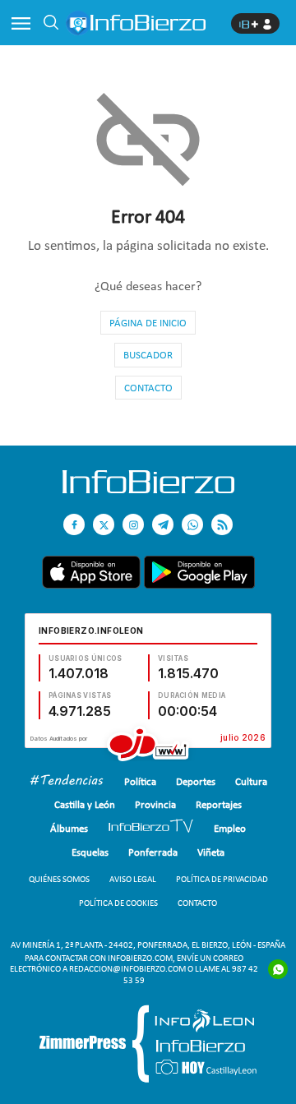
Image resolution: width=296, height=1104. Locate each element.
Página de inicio (148, 322)
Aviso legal (132, 879)
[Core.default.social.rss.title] (222, 524)
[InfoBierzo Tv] (151, 828)
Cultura (251, 781)
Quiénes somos (59, 879)
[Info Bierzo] (148, 489)
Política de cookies (118, 903)
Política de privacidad (222, 879)
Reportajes (219, 804)
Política (140, 781)
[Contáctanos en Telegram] (162, 524)
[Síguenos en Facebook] (74, 524)
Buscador (148, 355)
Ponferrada (153, 852)
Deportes (195, 781)
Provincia (155, 804)
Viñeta (210, 852)
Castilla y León (84, 804)
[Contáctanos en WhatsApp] (192, 524)
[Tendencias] (66, 782)
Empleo (230, 828)
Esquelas (90, 852)
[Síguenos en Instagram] (133, 524)
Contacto (148, 387)
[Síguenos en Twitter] (103, 524)
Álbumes (69, 828)
